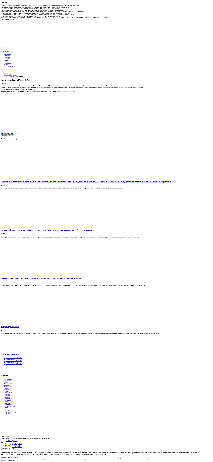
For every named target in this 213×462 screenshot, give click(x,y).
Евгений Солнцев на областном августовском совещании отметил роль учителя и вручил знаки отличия (30, 16)
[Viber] (9, 135)
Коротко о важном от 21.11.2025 (13, 359)
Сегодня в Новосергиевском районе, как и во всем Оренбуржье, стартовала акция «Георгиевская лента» (48, 230)
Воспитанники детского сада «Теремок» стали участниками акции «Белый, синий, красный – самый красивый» (33, 10)
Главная (6, 73)
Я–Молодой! (7, 413)
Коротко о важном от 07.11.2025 (13, 364)
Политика (7, 57)
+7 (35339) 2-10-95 (17, 447)
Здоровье (6, 385)
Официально (7, 54)
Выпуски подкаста (10, 354)
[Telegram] (13, 135)
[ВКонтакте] (2, 135)
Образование (7, 397)
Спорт (6, 407)
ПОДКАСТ (7, 61)
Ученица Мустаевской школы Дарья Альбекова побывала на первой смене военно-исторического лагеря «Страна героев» (35, 7)
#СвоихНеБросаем (9, 379)
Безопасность (8, 380)
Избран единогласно (10, 327)
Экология (6, 409)
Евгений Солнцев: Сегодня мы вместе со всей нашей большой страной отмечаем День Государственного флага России (35, 13)
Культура (6, 60)
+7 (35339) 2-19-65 (16, 445)
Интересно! (7, 388)
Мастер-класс (8, 392)
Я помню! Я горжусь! (10, 75)
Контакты (7, 64)
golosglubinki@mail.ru (11, 441)
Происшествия (8, 63)
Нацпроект (7, 394)
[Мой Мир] (6, 135)
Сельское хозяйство (9, 406)
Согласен (3, 460)
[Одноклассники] (4, 135)
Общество (7, 55)
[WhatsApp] (11, 135)
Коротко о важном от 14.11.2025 (13, 362)
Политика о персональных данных (10, 457)
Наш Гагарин (8, 395)
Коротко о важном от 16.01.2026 (13, 358)
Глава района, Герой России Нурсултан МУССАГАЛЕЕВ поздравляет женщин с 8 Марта (41, 278)
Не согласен (11, 460)
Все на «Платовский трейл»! (9, 19)
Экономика (7, 58)
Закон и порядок (8, 383)
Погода (6, 401)
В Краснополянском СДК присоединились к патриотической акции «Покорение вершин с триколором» (30, 8)
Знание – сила (8, 386)
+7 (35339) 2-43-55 (17, 444)
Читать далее (119, 188)
